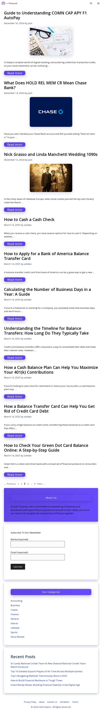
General (15, 618)
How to (14, 623)
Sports (14, 632)
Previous (10, 483)
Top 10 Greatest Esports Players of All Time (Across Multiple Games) (46, 671)
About (41, 702)
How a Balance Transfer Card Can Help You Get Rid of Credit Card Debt (49, 409)
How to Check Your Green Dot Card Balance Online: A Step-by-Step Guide (46, 448)
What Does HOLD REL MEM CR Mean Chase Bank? (45, 85)
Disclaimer (64, 702)
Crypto (14, 609)
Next (41, 483)
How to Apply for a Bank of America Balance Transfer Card (46, 256)
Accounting (16, 600)
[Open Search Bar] (91, 3)
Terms (75, 702)
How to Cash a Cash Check (29, 219)
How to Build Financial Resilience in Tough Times (36, 680)
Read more (14, 73)
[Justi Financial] (9, 3)
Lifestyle (15, 627)
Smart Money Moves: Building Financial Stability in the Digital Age (45, 684)
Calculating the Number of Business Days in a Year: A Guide (47, 292)
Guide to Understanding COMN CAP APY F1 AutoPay (45, 15)
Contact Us (52, 702)
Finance (15, 614)
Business (15, 605)
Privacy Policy (30, 702)
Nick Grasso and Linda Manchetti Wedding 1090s (50, 154)
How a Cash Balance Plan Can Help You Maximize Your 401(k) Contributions (51, 370)
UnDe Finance (45, 707)
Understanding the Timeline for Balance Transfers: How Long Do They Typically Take (46, 331)
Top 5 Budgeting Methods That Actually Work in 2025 (39, 675)
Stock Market (17, 636)
